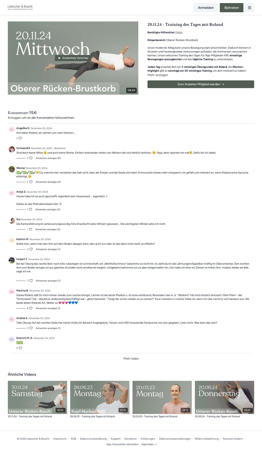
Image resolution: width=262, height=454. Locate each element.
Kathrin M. (22, 239)
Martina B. (22, 290)
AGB (73, 438)
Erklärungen (148, 438)
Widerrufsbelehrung (207, 438)
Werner (20, 168)
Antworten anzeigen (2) (48, 182)
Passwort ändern (233, 438)
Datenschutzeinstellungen (175, 438)
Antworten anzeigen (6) (48, 158)
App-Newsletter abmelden (122, 444)
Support (115, 438)
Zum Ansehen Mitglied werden (199, 84)
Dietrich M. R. (24, 338)
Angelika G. (23, 128)
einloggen (14, 117)
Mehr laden (131, 358)
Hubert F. (22, 259)
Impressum (60, 438)
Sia (18, 219)
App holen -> (149, 444)
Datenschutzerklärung (93, 438)
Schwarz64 (23, 148)
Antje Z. (21, 191)
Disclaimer (130, 438)
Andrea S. (22, 318)
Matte (178, 32)
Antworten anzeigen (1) (48, 249)
